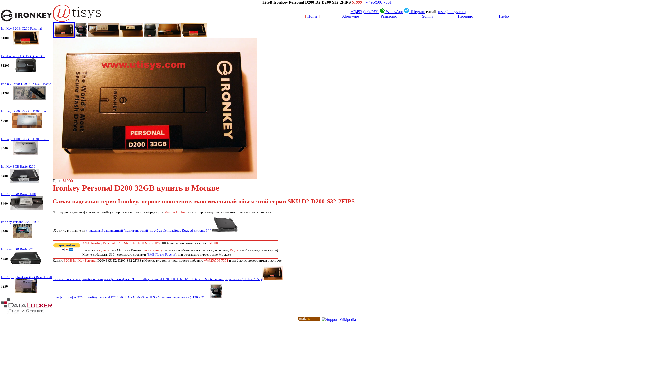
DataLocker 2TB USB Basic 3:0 (23, 56)
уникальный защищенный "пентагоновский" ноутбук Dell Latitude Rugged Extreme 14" (149, 230)
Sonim (427, 16)
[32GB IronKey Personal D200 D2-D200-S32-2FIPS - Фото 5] (150, 35)
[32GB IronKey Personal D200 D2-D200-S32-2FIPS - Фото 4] (131, 35)
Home (312, 16)
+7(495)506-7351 (377, 2)
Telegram (417, 11)
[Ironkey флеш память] (26, 25)
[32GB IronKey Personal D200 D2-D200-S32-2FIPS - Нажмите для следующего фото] (155, 177)
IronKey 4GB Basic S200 (18, 249)
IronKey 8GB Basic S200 (18, 166)
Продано (465, 16)
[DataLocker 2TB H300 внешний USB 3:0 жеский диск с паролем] (26, 314)
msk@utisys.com (452, 11)
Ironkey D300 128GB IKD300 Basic (26, 84)
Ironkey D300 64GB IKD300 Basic (25, 111)
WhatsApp (394, 11)
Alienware (350, 16)
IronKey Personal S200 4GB (20, 222)
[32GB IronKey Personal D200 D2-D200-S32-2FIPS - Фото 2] (81, 35)
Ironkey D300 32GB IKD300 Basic (25, 139)
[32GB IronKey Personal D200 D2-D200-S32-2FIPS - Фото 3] (103, 35)
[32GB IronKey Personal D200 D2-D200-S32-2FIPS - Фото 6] (169, 35)
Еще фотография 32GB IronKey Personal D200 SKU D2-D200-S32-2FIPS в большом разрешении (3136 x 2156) (131, 297)
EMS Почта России (161, 254)
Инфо (504, 16)
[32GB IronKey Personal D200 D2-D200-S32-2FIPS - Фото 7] (194, 35)
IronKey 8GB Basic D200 (18, 194)
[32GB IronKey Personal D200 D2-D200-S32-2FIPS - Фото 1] (64, 36)
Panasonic (389, 16)
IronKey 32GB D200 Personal (21, 28)
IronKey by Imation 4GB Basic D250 (26, 277)
